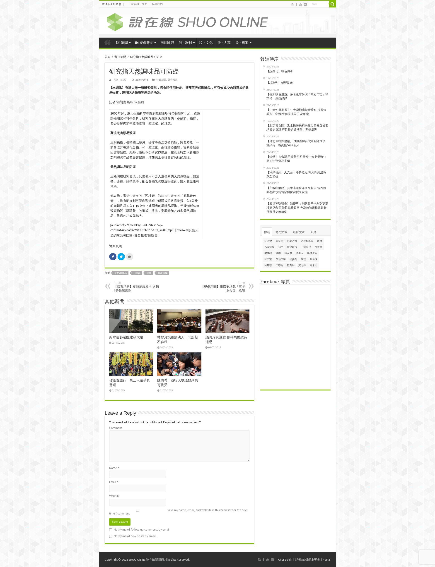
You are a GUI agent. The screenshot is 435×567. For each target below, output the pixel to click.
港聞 (124, 43)
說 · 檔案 (242, 43)
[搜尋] (332, 4)
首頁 (107, 42)
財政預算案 (307, 240)
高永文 (313, 265)
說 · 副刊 (185, 43)
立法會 (268, 240)
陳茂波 (288, 253)
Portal (327, 559)
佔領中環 (281, 259)
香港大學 (163, 273)
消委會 (293, 259)
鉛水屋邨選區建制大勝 (126, 337)
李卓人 (299, 253)
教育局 (291, 265)
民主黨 (268, 259)
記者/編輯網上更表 (307, 559)
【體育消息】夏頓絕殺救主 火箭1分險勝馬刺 (136, 287)
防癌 (149, 273)
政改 (303, 259)
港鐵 (319, 240)
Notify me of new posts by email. (135, 536)
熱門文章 (281, 232)
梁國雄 (268, 253)
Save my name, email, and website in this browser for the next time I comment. (178, 511)
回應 (313, 232)
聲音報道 (173, 79)
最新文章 (299, 232)
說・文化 (206, 43)
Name (114, 468)
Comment (115, 428)
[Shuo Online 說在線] (218, 21)
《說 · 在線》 (120, 79)
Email (113, 482)
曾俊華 (318, 247)
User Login (285, 559)
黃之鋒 (302, 265)
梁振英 (279, 240)
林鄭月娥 (292, 240)
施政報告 (292, 247)
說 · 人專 (224, 43)
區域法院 (312, 253)
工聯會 (279, 265)
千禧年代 (306, 247)
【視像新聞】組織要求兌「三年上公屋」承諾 (223, 287)
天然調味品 (120, 273)
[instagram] (305, 4)
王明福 (136, 273)
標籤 (267, 232)
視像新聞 (146, 43)
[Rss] (292, 4)
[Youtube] (300, 4)
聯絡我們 (157, 4)
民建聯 (268, 265)
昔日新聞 (120, 57)
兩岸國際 (167, 43)
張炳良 (313, 259)
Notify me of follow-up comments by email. (142, 529)
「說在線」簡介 (137, 4)
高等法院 (269, 247)
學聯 (278, 253)
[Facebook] (296, 4)
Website (114, 496)
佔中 (280, 247)
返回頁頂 (115, 246)
